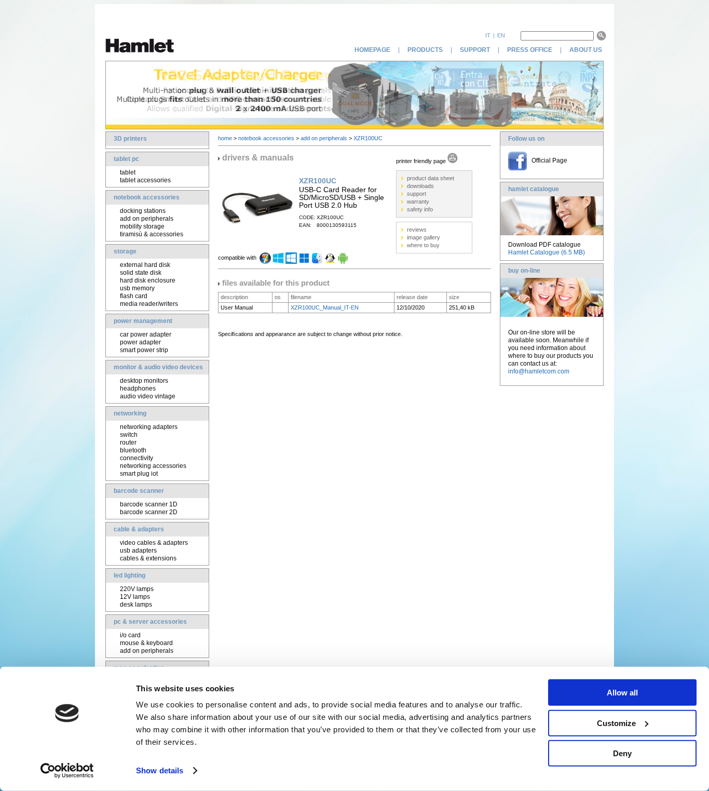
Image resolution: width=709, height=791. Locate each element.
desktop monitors (144, 380)
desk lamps (136, 604)
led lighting (129, 575)
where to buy (423, 245)
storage (125, 251)
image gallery (423, 237)
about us (586, 49)
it (487, 35)
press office (529, 49)
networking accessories (153, 466)
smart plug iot (139, 473)
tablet (127, 172)
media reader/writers (149, 303)
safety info (420, 209)
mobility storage (142, 226)
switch (129, 434)
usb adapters (138, 550)
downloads (420, 186)
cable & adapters (139, 529)
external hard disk (145, 265)
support (475, 49)
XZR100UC (368, 138)
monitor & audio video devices (158, 367)
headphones (138, 388)
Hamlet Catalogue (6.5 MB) (546, 252)
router (128, 442)
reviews (417, 229)
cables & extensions (148, 558)
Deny (622, 753)
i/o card (130, 635)
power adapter (140, 342)
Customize (616, 722)
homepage (372, 49)
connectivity (136, 458)
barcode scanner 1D (149, 504)
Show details (159, 770)
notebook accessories (147, 197)
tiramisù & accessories (151, 234)
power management (143, 321)
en (501, 35)
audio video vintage (147, 396)
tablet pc (126, 159)
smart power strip (144, 350)
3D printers (130, 138)
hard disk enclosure (147, 280)
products (425, 49)
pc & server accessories (150, 621)
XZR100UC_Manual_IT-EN (325, 307)
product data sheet (430, 178)
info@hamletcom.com (538, 371)
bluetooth (133, 450)
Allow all (622, 692)
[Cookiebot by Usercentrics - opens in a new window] (67, 771)
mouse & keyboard (146, 643)
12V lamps (135, 596)
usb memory (137, 288)
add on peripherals (146, 218)
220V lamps (137, 589)
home (225, 138)
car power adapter (145, 334)
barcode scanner (139, 490)
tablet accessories (145, 180)
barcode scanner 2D (149, 512)
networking (130, 413)
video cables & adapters (154, 542)
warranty (418, 201)
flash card (133, 296)
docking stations (143, 210)
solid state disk (140, 272)
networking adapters (149, 427)
